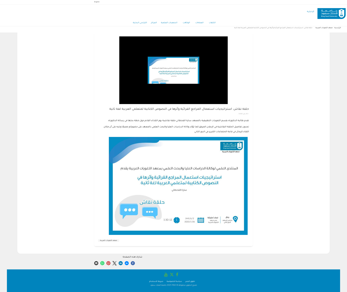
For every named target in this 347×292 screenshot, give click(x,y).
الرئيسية (337, 28)
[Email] (96, 263)
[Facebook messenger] (127, 263)
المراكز (154, 23)
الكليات (212, 23)
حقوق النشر (190, 281)
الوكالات (186, 23)
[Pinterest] (108, 263)
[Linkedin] (121, 263)
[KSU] (331, 11)
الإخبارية (310, 12)
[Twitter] (115, 263)
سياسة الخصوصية (174, 281)
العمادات (199, 23)
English (96, 2)
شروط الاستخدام (156, 281)
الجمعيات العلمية (169, 23)
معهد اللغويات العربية (324, 28)
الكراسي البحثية (140, 23)
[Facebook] (133, 263)
